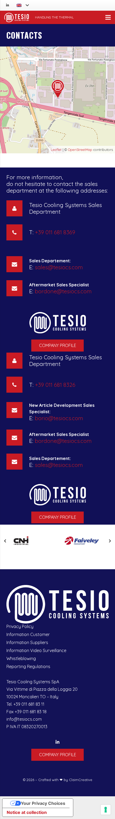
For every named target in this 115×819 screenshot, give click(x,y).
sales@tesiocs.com (59, 267)
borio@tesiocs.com (59, 418)
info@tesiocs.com (24, 719)
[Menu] (108, 17)
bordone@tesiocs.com (63, 291)
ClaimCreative (80, 780)
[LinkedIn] (7, 5)
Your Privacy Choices (43, 803)
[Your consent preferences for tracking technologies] (106, 810)
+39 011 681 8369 (55, 232)
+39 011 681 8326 (55, 384)
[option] (32, 541)
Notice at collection (27, 812)
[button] (5, 541)
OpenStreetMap (80, 149)
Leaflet (56, 149)
